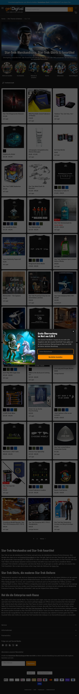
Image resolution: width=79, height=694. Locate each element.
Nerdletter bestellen (55, 357)
